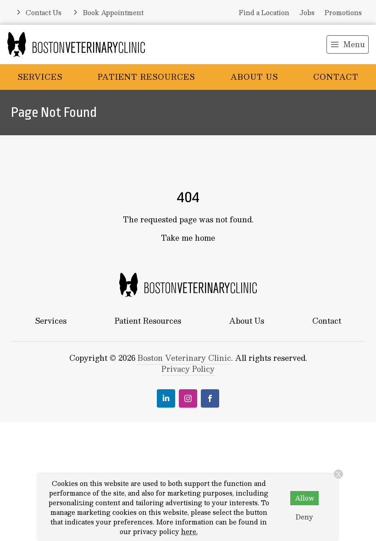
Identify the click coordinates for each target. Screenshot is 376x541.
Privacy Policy (188, 369)
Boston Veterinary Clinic (184, 358)
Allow (304, 497)
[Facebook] (210, 398)
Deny (304, 516)
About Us (254, 77)
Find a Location (264, 12)
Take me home (188, 238)
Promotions (343, 12)
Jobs (307, 12)
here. (189, 531)
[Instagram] (188, 398)
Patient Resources (146, 77)
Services (39, 77)
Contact (336, 77)
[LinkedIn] (166, 398)
